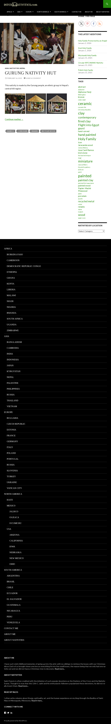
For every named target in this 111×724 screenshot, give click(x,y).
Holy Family (87, 139)
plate (80, 194)
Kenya (10, 284)
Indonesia (13, 359)
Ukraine (12, 482)
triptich (80, 212)
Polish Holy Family (85, 70)
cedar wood (82, 100)
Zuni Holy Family (85, 48)
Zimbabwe (13, 330)
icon (80, 142)
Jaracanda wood (85, 145)
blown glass (82, 94)
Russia (11, 395)
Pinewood (82, 191)
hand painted (87, 135)
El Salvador (14, 599)
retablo (81, 207)
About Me (89, 12)
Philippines (13, 389)
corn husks (22, 131)
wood (81, 214)
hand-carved (83, 131)
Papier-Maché (84, 188)
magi (79, 158)
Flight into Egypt (88, 125)
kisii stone (82, 153)
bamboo (10, 131)
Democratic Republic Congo (24, 266)
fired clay (84, 121)
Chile (10, 587)
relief (80, 204)
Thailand (12, 400)
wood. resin (82, 218)
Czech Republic (16, 424)
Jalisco (13, 511)
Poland (11, 453)
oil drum (81, 169)
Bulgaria (12, 418)
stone (80, 209)
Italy (10, 447)
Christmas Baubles (84, 110)
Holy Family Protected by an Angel (92, 41)
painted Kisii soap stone (86, 183)
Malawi (11, 295)
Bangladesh (14, 342)
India (10, 354)
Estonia (11, 430)
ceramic (85, 103)
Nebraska (15, 552)
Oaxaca (14, 517)
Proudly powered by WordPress (15, 721)
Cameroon (13, 260)
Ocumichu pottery (84, 167)
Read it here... (37, 700)
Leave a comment (33, 78)
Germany (12, 441)
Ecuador (12, 593)
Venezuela (13, 622)
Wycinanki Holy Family (87, 55)
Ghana (11, 278)
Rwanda (11, 313)
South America (60, 12)
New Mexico (16, 558)
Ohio (12, 564)
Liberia (11, 289)
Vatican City (14, 488)
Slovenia (12, 470)
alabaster (81, 89)
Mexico (11, 505)
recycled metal (86, 201)
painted (84, 175)
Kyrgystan (13, 371)
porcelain (82, 196)
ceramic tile (82, 107)
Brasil (11, 581)
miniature (85, 161)
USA (9, 529)
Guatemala (14, 605)
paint (80, 172)
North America (43, 12)
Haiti (10, 500)
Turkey (11, 476)
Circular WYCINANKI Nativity (90, 63)
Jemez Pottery (83, 148)
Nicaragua (13, 611)
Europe (29, 12)
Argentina (13, 576)
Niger (10, 301)
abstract (82, 87)
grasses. (34, 131)
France (11, 435)
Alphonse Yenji (84, 92)
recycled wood (48, 131)
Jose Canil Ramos (86, 150)
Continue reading (14, 119)
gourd (81, 128)
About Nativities (102, 12)
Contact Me (76, 12)
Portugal (13, 459)
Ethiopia (12, 272)
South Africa (15, 319)
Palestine (12, 383)
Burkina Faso (15, 254)
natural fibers (82, 165)
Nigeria (11, 307)
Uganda (12, 324)
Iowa (12, 546)
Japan (10, 365)
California (16, 541)
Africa (9, 12)
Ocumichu (15, 523)
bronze (81, 97)
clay (81, 113)
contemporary (87, 117)
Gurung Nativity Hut (30, 72)
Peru (9, 616)
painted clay (85, 180)
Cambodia (13, 348)
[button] (15, 103)
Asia (18, 12)
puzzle (80, 199)
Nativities (14, 68)
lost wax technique (84, 155)
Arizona (14, 535)
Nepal (22, 68)
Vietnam (12, 406)
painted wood (84, 185)
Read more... (60, 669)
